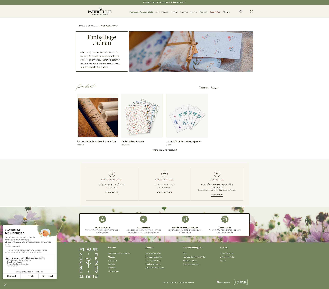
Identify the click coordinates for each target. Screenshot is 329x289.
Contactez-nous (227, 253)
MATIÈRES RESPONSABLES (185, 227)
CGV (185, 253)
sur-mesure (143, 227)
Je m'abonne (217, 195)
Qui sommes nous (153, 261)
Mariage (111, 257)
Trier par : (203, 88)
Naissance (112, 261)
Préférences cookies (191, 264)
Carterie (111, 264)
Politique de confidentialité (194, 257)
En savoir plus (112, 192)
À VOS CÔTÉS (224, 227)
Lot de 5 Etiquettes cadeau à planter (183, 141)
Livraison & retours (153, 264)
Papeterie (112, 268)
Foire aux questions (153, 257)
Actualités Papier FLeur (154, 268)
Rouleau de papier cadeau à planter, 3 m (96, 141)
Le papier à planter (153, 253)
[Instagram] (111, 281)
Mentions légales (190, 261)
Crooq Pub (190, 283)
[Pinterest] (116, 281)
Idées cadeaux (114, 271)
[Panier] (251, 11)
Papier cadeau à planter (132, 141)
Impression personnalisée (119, 253)
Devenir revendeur (227, 257)
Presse (223, 261)
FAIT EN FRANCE (102, 227)
